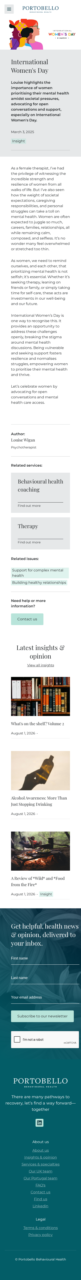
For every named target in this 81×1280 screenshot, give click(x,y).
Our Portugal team (40, 1178)
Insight (46, 894)
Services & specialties (41, 1164)
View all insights (40, 665)
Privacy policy (40, 1235)
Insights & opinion (40, 1157)
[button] (9, 9)
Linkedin (40, 1206)
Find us (40, 1199)
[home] (40, 9)
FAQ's (40, 1185)
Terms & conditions (40, 1228)
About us (40, 1150)
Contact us (40, 1192)
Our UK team (40, 1171)
